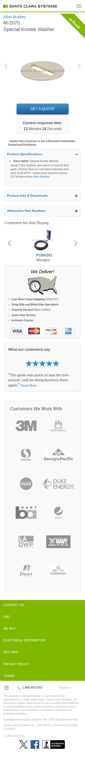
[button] (7, 69)
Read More (29, 385)
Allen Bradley (41, 176)
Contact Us (13, 605)
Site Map (10, 652)
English (63, 687)
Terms (9, 676)
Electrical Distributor (24, 640)
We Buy (9, 628)
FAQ (6, 617)
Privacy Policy (16, 664)
